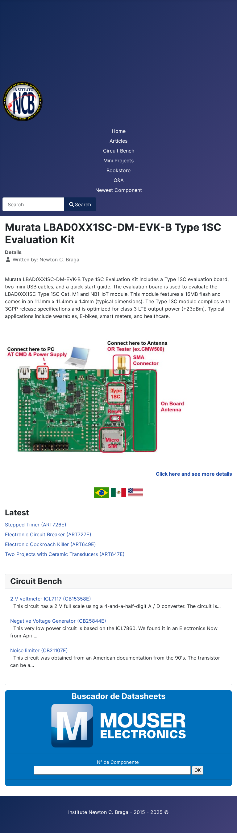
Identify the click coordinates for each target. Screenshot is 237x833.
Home (119, 131)
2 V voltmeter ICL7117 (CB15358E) (50, 599)
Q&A (119, 180)
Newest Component (118, 190)
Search (83, 204)
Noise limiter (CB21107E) (39, 650)
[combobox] (33, 204)
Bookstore (118, 170)
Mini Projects (118, 160)
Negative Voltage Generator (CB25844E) (58, 621)
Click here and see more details (194, 474)
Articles (118, 141)
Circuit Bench (118, 151)
